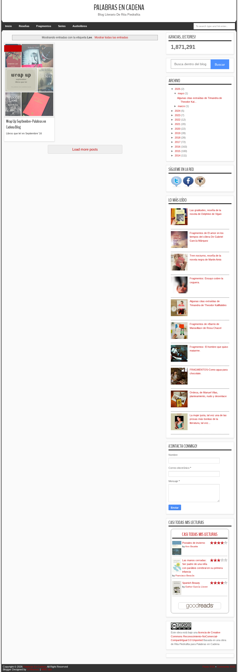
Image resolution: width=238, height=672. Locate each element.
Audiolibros (80, 26)
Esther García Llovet (196, 586)
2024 (178, 110)
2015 (178, 151)
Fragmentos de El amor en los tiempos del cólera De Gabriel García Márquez (207, 237)
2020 (178, 128)
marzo (182, 106)
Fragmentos (43, 26)
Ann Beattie (191, 546)
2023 (178, 115)
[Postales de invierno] (176, 554)
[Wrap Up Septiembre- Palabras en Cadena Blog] (29, 80)
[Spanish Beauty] (176, 594)
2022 (178, 119)
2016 (178, 146)
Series (62, 26)
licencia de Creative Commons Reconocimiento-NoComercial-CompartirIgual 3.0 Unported (195, 636)
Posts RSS (208, 666)
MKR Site (46, 669)
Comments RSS (226, 666)
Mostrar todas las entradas (111, 37)
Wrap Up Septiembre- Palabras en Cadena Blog (26, 124)
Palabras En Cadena (119, 7)
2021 (178, 124)
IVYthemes (33, 669)
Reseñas (24, 26)
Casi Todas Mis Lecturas (200, 534)
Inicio (8, 26)
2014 (178, 155)
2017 (178, 142)
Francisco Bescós (184, 575)
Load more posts (85, 149)
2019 (178, 133)
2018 (178, 137)
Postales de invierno (193, 542)
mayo (181, 93)
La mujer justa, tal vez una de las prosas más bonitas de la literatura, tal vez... (208, 419)
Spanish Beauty (191, 582)
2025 (178, 89)
